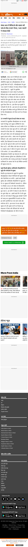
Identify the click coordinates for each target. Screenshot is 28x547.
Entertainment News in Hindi (8, 432)
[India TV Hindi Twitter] (21, 0)
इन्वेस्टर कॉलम (4, 409)
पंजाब (2, 481)
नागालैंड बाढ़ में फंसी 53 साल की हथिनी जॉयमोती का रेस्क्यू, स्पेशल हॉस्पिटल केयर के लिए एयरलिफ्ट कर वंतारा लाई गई (10, 290)
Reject (19, 545)
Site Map (4, 525)
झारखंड (2, 490)
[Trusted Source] (13, 72)
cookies (16, 543)
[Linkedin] (19, 499)
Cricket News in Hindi (6, 437)
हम (1, 402)
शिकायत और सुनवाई (5, 407)
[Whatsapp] (23, 72)
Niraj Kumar (10, 34)
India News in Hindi (6, 428)
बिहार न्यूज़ (3, 470)
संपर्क (2, 400)
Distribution (16, 529)
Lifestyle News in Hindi (7, 448)
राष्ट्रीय (13, 22)
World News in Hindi (6, 430)
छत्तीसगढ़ (3, 485)
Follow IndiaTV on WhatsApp (12, 242)
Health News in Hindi (6, 446)
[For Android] (7, 516)
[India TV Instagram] (11, 499)
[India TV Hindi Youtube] (22, 0)
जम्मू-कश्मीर (3, 487)
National (22, 230)
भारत (10, 18)
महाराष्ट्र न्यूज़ (4, 474)
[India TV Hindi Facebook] (20, 0)
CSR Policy (6, 527)
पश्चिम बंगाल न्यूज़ (4, 468)
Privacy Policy (21, 525)
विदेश (14, 18)
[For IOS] (20, 516)
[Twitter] (7, 499)
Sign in (25, 0)
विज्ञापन (2, 405)
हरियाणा (2, 483)
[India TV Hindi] (9, 14)
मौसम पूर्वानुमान (4, 419)
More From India (9, 273)
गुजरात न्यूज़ (3, 479)
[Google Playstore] (7, 507)
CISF (15, 238)
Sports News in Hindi (6, 435)
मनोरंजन (18, 18)
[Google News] (5, 72)
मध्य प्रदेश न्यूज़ (4, 472)
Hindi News (4, 22)
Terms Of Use (12, 525)
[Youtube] (15, 499)
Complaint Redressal (16, 527)
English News (4, 411)
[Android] (18, 0)
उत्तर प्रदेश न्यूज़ (4, 463)
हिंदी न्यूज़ (9, 228)
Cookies (3, 540)
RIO (10, 529)
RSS (24, 527)
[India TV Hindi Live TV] (25, 14)
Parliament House (6, 238)
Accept (10, 545)
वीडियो (5, 18)
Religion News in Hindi (6, 441)
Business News (5, 439)
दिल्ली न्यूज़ (3, 465)
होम (1, 18)
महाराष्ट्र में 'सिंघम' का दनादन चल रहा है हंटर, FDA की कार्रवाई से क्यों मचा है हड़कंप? (9, 338)
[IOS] (17, 0)
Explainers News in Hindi (7, 443)
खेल (23, 18)
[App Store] (20, 507)
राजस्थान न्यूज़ (4, 476)
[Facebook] (3, 499)
